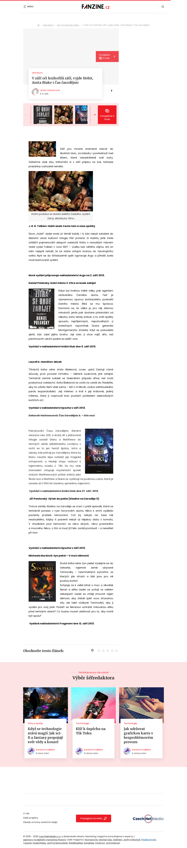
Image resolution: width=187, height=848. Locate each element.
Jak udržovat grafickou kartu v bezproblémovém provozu (138, 735)
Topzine (27, 843)
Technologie (82, 723)
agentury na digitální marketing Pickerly (44, 839)
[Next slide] (92, 114)
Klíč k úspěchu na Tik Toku (91, 731)
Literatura (48, 25)
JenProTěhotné (131, 839)
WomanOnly (91, 839)
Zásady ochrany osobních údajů (40, 822)
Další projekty (30, 817)
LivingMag (89, 843)
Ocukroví (100, 843)
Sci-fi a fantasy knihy (68, 25)
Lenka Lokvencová (50, 90)
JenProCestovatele (57, 843)
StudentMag (39, 843)
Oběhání (117, 839)
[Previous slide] (28, 114)
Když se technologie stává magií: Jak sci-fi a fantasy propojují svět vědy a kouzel (45, 735)
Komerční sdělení (45, 749)
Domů (38, 25)
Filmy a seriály (35, 723)
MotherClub (105, 839)
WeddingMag (76, 843)
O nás (26, 813)
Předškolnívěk (148, 839)
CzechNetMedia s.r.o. (50, 836)
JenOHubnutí (113, 843)
